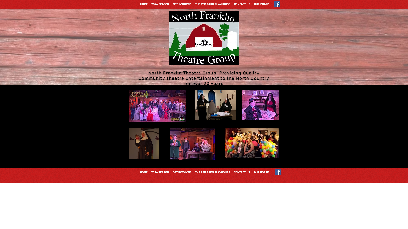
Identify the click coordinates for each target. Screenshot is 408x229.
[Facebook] (277, 4)
